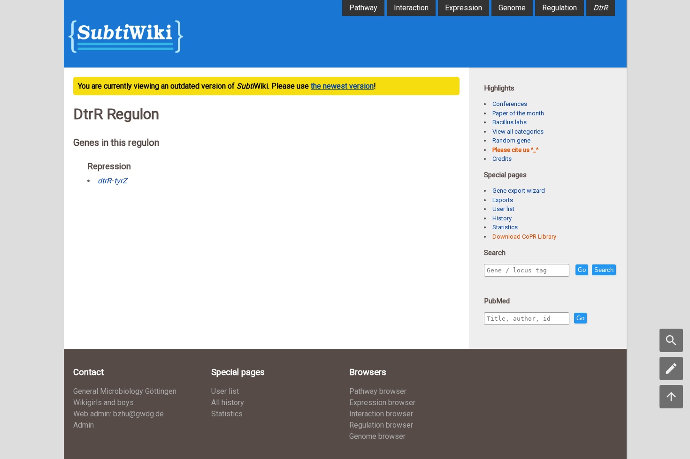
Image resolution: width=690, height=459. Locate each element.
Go (582, 269)
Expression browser (382, 402)
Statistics (505, 227)
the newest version (342, 86)
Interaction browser (381, 413)
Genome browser (377, 436)
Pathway (363, 7)
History (502, 218)
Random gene (511, 140)
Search (603, 269)
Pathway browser (377, 391)
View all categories (518, 131)
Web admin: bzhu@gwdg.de (118, 413)
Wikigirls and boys (103, 402)
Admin (83, 425)
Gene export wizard (518, 190)
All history (227, 402)
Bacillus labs (509, 122)
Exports (502, 199)
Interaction (411, 7)
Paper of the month (518, 113)
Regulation (559, 7)
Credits (502, 158)
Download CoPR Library (524, 236)
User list (503, 208)
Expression (463, 7)
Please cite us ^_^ (515, 149)
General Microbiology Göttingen (124, 391)
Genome (512, 7)
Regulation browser (381, 425)
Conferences (509, 103)
